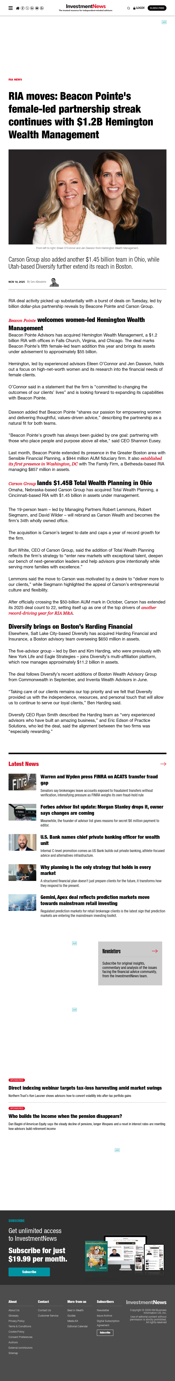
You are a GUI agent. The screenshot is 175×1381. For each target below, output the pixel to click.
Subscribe (29, 1272)
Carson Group (23, 483)
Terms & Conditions (20, 1326)
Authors (13, 1342)
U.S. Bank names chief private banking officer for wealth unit (100, 840)
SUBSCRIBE (157, 8)
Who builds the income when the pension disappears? (65, 1116)
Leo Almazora (38, 281)
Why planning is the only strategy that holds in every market (96, 870)
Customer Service (48, 1315)
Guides (71, 1315)
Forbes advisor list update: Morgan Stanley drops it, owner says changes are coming (102, 810)
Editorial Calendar (77, 1326)
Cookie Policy (16, 1331)
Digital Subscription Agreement (108, 1323)
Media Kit (72, 1321)
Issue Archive (104, 1315)
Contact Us (44, 1310)
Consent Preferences (20, 1337)
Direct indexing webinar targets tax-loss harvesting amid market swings (85, 1088)
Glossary (14, 1315)
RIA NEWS (15, 79)
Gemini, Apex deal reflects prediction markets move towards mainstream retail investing (95, 900)
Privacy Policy (17, 1321)
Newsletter (103, 1310)
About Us (14, 1310)
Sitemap (13, 1353)
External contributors (20, 1347)
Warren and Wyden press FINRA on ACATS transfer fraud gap (99, 780)
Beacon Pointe (22, 320)
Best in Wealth (75, 1310)
